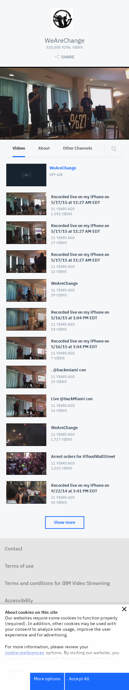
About (44, 148)
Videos (19, 148)
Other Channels (77, 148)
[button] (124, 609)
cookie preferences (24, 653)
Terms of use (19, 566)
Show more (64, 522)
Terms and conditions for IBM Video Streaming (57, 583)
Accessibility (19, 600)
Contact (14, 548)
